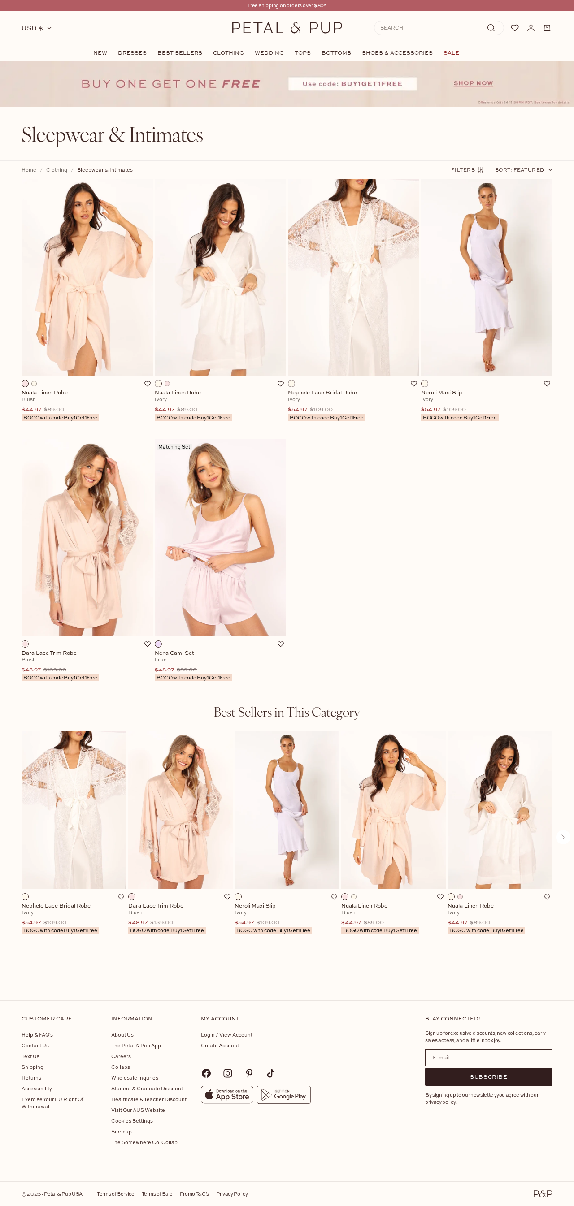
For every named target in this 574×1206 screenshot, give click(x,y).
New (100, 52)
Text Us (30, 1056)
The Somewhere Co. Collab (144, 1142)
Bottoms (336, 52)
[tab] (287, 712)
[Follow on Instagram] (227, 1073)
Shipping (32, 1066)
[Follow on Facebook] (206, 1073)
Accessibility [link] (37, 1088)
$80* (320, 5)
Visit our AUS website (138, 1110)
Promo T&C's (194, 1193)
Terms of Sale (157, 1193)
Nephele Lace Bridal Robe (59, 918)
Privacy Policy (232, 1193)
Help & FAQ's (37, 1034)
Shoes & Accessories (397, 52)
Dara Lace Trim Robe (166, 918)
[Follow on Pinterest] (249, 1073)
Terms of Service (116, 1193)
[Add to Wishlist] (147, 383)
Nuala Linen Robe (379, 918)
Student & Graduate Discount (147, 1088)
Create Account (220, 1045)
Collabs (120, 1066)
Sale (451, 52)
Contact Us (35, 1045)
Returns (31, 1077)
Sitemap (121, 1131)
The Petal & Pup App (136, 1045)
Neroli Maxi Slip (272, 918)
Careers (121, 1056)
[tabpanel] (287, 851)
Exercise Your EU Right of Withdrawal (52, 1103)
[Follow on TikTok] (270, 1073)
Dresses (132, 52)
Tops (303, 52)
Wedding (269, 52)
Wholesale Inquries (134, 1077)
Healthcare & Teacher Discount (149, 1099)
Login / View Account (226, 1034)
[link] (287, 84)
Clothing (228, 52)
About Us (122, 1034)
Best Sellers (179, 52)
